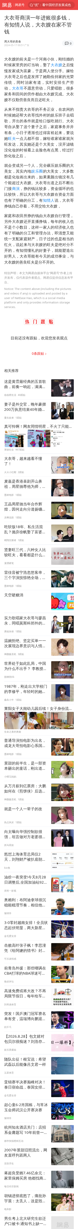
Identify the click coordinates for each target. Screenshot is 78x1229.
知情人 (49, 200)
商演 (16, 188)
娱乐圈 (37, 171)
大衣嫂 (56, 64)
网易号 (20, 5)
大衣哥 (18, 88)
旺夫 (12, 138)
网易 (7, 5)
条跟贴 (38, 353)
